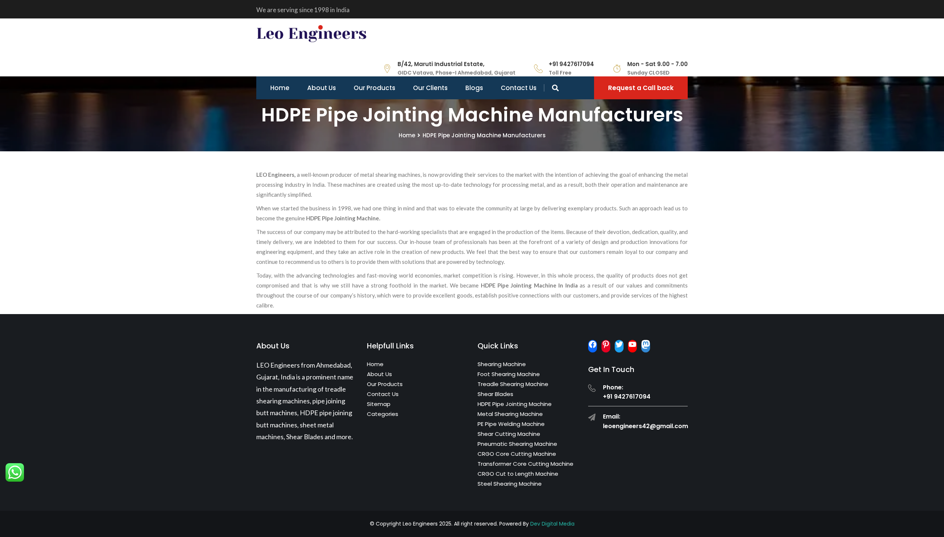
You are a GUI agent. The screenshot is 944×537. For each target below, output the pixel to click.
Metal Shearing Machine (510, 414)
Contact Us (519, 87)
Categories (382, 414)
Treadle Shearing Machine (513, 384)
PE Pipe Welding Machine (511, 424)
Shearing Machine (502, 364)
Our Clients (430, 87)
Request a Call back (641, 87)
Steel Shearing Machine (510, 484)
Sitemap (379, 404)
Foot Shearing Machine (509, 374)
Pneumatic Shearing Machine (517, 444)
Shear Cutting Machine (509, 434)
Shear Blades (495, 394)
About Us (321, 87)
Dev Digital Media (552, 523)
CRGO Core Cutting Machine (517, 454)
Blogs (474, 87)
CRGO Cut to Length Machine (518, 474)
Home (279, 87)
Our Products (374, 87)
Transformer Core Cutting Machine (525, 464)
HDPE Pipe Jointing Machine (515, 404)
